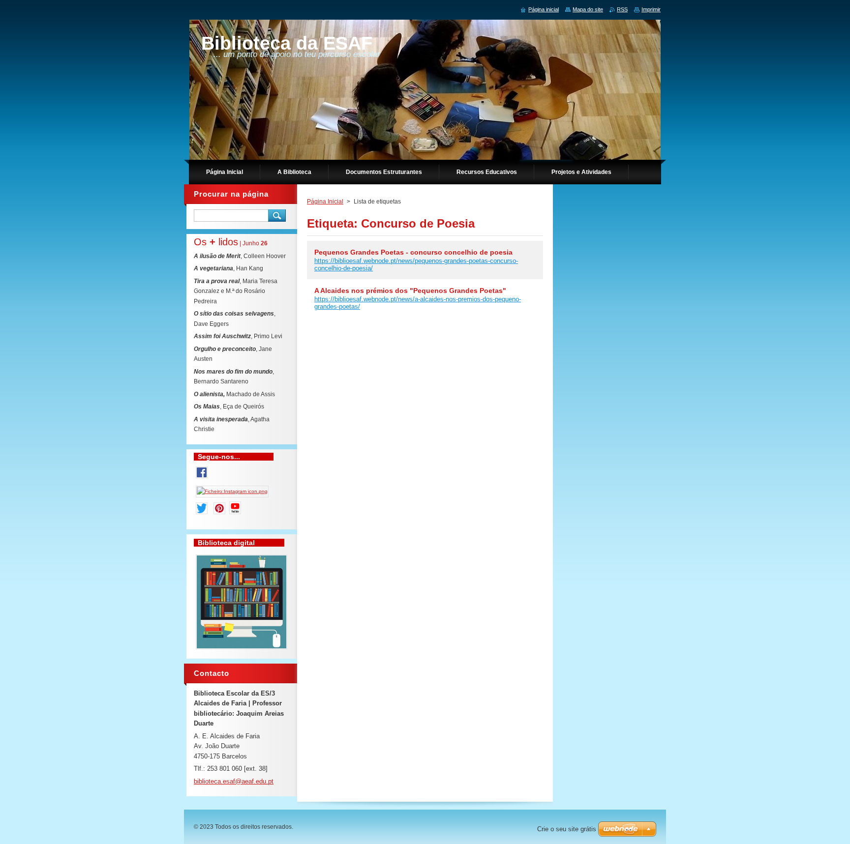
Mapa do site (588, 9)
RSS (622, 9)
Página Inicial (325, 201)
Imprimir (651, 9)
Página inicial (543, 9)
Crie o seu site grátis (566, 829)
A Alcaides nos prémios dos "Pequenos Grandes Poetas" (410, 290)
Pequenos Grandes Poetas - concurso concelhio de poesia (413, 252)
